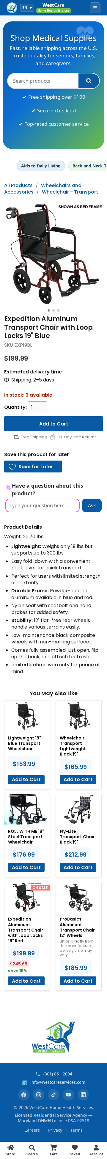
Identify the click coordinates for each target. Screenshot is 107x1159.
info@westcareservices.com (57, 1082)
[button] (33, 466)
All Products (18, 185)
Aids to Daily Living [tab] (41, 166)
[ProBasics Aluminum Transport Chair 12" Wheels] (78, 897)
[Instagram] (38, 1094)
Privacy (55, 1130)
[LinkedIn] (83, 1094)
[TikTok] (53, 1094)
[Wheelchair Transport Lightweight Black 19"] (78, 716)
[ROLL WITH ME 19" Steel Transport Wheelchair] (27, 809)
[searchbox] (43, 80)
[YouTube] (68, 1094)
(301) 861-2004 (57, 1074)
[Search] (88, 80)
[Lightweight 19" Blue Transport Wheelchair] (27, 716)
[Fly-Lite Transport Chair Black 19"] (78, 809)
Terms (76, 1130)
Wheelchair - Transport (70, 192)
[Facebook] (23, 1094)
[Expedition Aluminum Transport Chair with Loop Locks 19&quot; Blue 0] (53, 254)
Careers (32, 1130)
